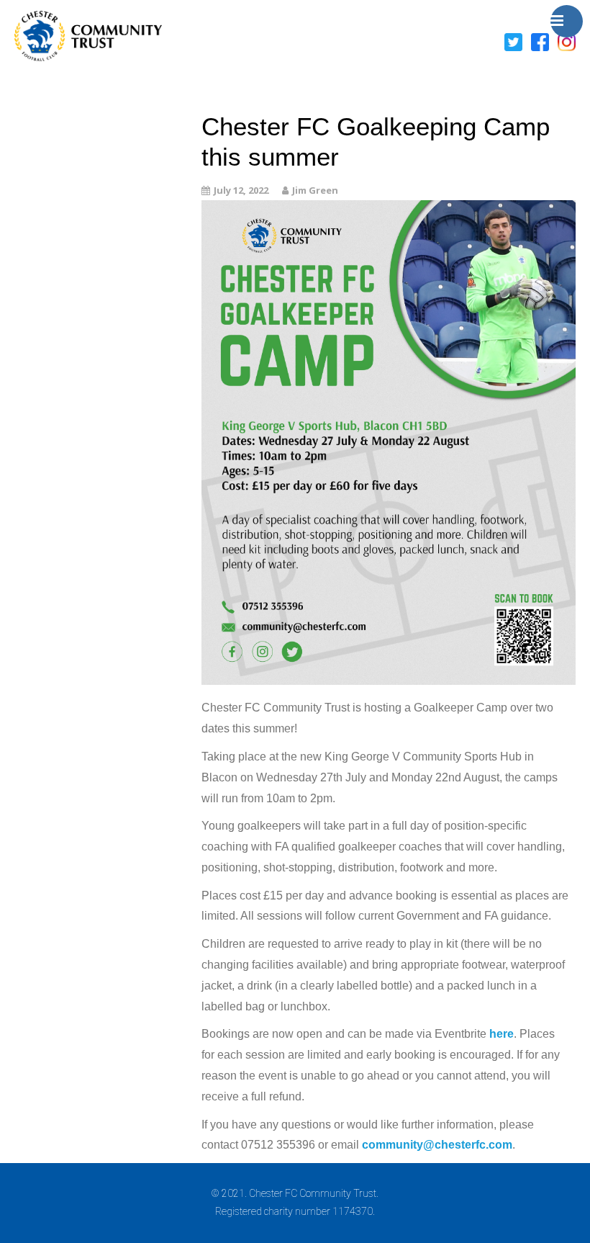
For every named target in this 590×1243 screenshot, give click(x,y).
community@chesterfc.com (437, 1145)
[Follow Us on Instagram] (567, 41)
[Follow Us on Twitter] (513, 41)
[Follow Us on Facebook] (540, 41)
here (501, 1034)
